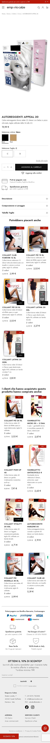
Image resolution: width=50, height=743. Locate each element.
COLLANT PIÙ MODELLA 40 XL (11, 579)
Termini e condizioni (15, 731)
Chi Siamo (8, 718)
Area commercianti (11, 721)
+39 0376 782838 (40, 634)
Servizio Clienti (30, 718)
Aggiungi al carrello (31, 167)
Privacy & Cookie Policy (33, 731)
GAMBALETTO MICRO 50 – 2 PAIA (36, 422)
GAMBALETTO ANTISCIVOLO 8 (34, 471)
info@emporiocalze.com (34, 699)
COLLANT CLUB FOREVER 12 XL (9, 256)
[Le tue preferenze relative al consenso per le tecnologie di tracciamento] (47, 557)
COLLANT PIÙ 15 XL (35, 255)
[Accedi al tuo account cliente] (43, 7)
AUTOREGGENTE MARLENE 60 (34, 525)
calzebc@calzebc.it (35, 702)
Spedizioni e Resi (31, 721)
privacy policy (32, 686)
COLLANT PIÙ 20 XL (11, 307)
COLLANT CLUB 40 (36, 578)
